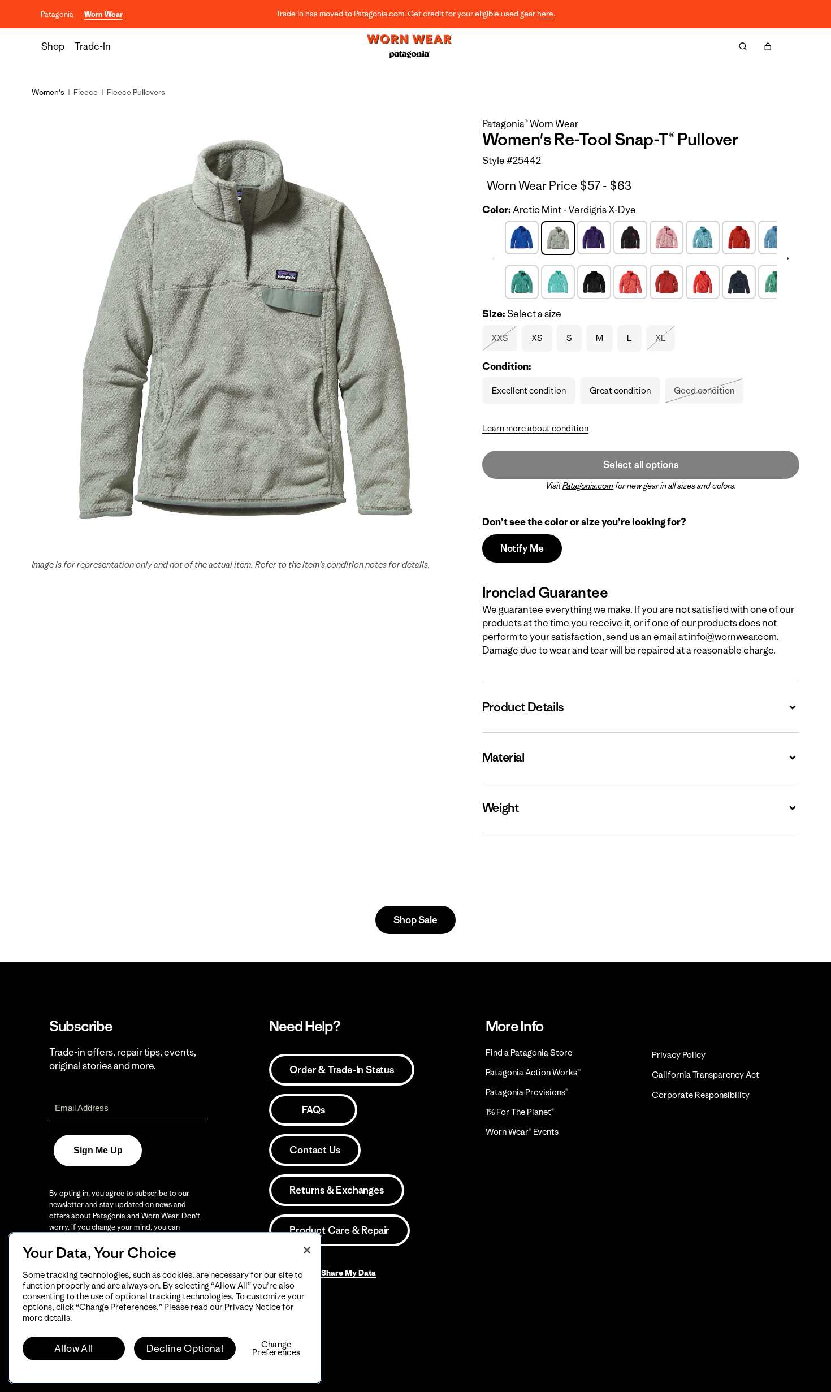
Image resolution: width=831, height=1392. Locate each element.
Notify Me (522, 548)
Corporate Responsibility (701, 1095)
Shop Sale (415, 920)
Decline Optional (184, 1348)
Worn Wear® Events (522, 1131)
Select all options (640, 465)
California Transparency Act (705, 1074)
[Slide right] (788, 258)
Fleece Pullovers (136, 92)
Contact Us (314, 1150)
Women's (48, 92)
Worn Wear (103, 14)
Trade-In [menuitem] (93, 46)
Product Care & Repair (339, 1230)
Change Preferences (276, 1348)
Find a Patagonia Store (529, 1052)
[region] (165, 1308)
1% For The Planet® (520, 1111)
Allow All (73, 1348)
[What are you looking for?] (742, 46)
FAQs (313, 1110)
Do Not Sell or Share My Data (322, 1273)
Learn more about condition (535, 428)
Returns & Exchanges (336, 1190)
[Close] (307, 1250)
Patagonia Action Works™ (533, 1072)
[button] (767, 46)
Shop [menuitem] (52, 46)
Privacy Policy (679, 1054)
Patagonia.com (587, 486)
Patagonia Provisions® (527, 1092)
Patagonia (57, 14)
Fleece (85, 92)
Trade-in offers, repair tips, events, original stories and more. (122, 1059)
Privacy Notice (252, 1307)
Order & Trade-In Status (341, 1070)
